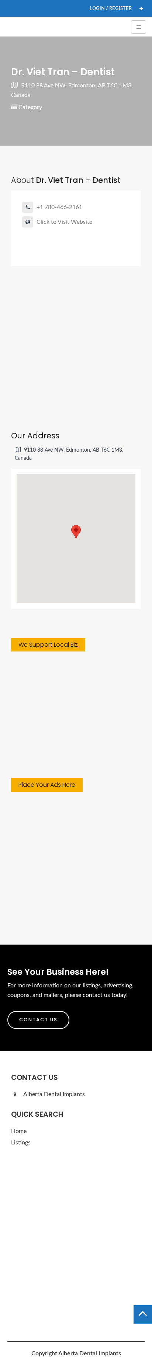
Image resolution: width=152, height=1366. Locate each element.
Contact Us (38, 1019)
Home (19, 1131)
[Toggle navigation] (138, 27)
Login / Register (111, 8)
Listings (21, 1143)
